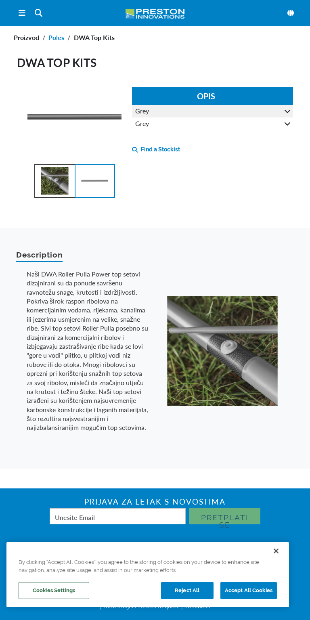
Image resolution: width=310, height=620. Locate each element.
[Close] (276, 551)
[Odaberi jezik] (291, 13)
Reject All (187, 590)
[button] (54, 181)
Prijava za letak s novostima (155, 501)
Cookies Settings (54, 590)
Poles (56, 37)
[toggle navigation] (22, 13)
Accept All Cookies (248, 590)
